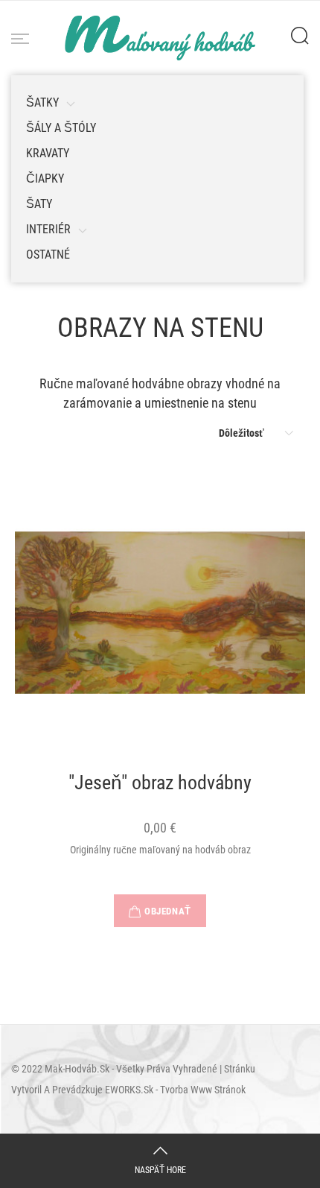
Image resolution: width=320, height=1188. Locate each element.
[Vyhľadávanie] (300, 36)
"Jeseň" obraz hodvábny (160, 783)
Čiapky (45, 178)
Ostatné (48, 254)
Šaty (39, 204)
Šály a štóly (61, 128)
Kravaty (47, 153)
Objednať (167, 911)
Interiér (48, 229)
